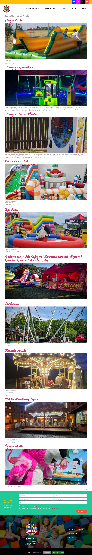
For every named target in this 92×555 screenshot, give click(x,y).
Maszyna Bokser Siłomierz (21, 114)
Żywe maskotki (14, 446)
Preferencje (47, 552)
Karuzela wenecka (15, 350)
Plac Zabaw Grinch (16, 160)
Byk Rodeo (12, 209)
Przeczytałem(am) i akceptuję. (30, 506)
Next (85, 489)
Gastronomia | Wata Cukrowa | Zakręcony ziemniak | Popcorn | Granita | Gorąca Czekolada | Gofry (43, 258)
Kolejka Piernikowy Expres (21, 399)
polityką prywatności (57, 508)
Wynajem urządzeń (50, 8)
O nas (74, 8)
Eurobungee (12, 303)
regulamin (37, 506)
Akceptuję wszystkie (58, 552)
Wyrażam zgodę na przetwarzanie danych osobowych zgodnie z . (41, 508)
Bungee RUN (13, 20)
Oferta (64, 8)
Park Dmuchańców (31, 8)
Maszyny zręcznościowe (19, 67)
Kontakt (84, 8)
